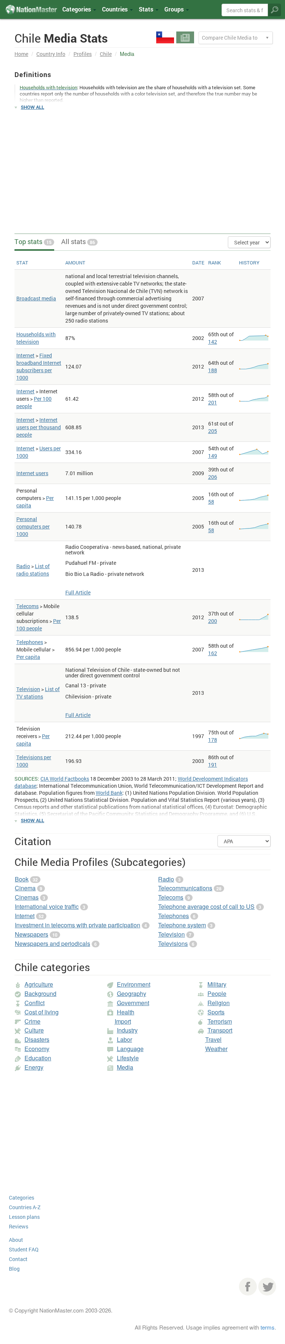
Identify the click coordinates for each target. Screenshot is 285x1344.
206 (212, 476)
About (16, 1239)
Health (125, 1012)
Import (123, 1021)
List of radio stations (33, 570)
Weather (216, 1048)
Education (37, 1058)
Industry (127, 1030)
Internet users (32, 473)
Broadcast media (36, 298)
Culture (34, 1030)
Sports (216, 1012)
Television (28, 689)
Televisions (173, 943)
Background (40, 993)
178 (212, 739)
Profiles (82, 53)
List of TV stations (38, 693)
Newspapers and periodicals (52, 943)
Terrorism (219, 1021)
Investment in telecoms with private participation (77, 925)
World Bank (109, 792)
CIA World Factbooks (64, 778)
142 (212, 341)
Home (21, 53)
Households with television (36, 338)
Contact (18, 1259)
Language (130, 1048)
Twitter (267, 1286)
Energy (33, 1067)
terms (268, 1327)
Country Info (50, 53)
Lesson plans (24, 1216)
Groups (174, 9)
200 (212, 620)
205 (212, 430)
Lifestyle (128, 1058)
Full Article (78, 592)
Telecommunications (185, 888)
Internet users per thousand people (38, 427)
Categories (77, 9)
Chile (106, 53)
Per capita (28, 656)
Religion (218, 1002)
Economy (36, 1048)
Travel (213, 1039)
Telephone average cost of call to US (206, 906)
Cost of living (41, 1012)
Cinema (25, 888)
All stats (78, 241)
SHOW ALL (32, 107)
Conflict (34, 1002)
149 (212, 455)
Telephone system (182, 925)
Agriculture (38, 984)
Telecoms (27, 606)
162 (212, 653)
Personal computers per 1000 (33, 526)
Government (133, 1002)
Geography (131, 993)
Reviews (18, 1226)
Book (22, 879)
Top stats (33, 241)
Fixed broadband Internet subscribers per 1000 (38, 366)
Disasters (36, 1039)
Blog (14, 1268)
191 (212, 764)
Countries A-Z (24, 1207)
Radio (23, 566)
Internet (25, 355)
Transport (219, 1030)
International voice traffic (47, 906)
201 (212, 402)
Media (125, 1067)
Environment (133, 984)
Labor (124, 1039)
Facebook (248, 1286)
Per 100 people (38, 624)
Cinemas (27, 897)
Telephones (29, 642)
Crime (32, 1021)
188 (212, 370)
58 (211, 501)
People (216, 993)
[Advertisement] (142, 168)
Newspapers (31, 934)
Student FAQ (24, 1249)
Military (216, 984)
